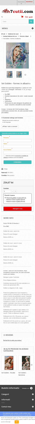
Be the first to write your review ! (12, 340)
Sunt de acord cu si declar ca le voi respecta (16, 156)
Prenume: (7, 137)
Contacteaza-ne (21, 2)
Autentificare (29, 1)
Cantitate (6, 188)
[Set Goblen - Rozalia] (9, 362)
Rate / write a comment (10, 126)
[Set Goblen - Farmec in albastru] (9, 74)
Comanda (17, 162)
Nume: (6, 143)
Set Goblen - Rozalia (8, 373)
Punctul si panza (10, 195)
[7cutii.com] (17, 10)
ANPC (3, 402)
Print (5, 169)
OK (17, 422)
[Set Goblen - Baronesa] (26, 362)
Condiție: (4, 175)
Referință (4, 172)
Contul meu (6, 406)
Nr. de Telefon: (8, 149)
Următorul (25, 75)
